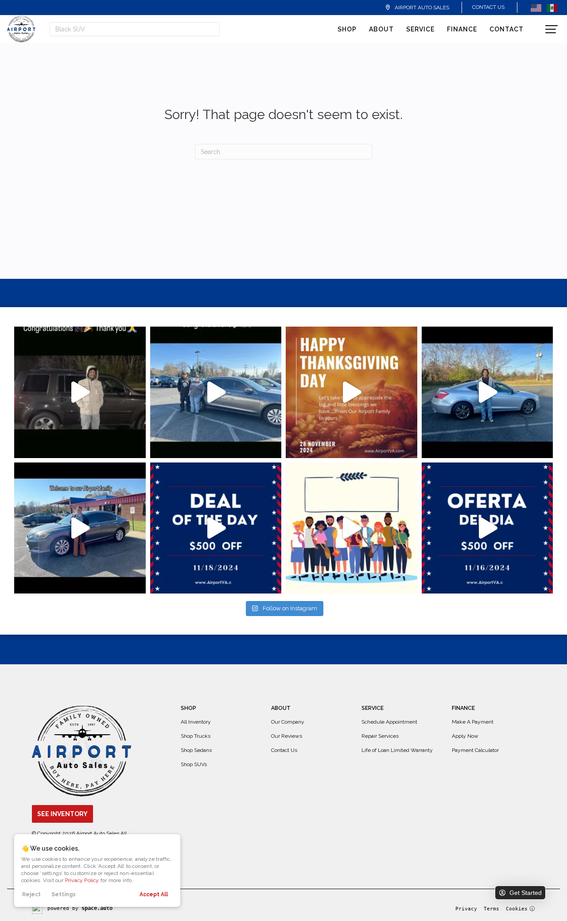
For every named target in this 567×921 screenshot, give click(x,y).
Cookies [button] (517, 909)
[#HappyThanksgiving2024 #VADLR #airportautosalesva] (351, 392)
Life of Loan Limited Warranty (397, 750)
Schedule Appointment (389, 722)
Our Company (287, 722)
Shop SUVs (194, 764)
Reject (31, 894)
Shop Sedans (196, 750)
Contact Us (488, 7)
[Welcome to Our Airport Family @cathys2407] (216, 392)
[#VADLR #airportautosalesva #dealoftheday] (216, 528)
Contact (506, 29)
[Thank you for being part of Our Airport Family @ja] (80, 392)
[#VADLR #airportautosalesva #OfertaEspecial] (487, 528)
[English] (536, 7)
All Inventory (196, 722)
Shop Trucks (195, 736)
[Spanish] (552, 7)
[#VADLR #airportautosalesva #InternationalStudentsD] (351, 528)
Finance (462, 29)
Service (420, 29)
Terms (491, 909)
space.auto (97, 908)
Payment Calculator (475, 750)
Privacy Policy (82, 880)
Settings (63, 894)
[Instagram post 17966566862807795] (80, 528)
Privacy (466, 909)
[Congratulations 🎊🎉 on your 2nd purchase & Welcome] (487, 392)
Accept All (154, 894)
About (381, 29)
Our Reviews (286, 736)
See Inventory (62, 813)
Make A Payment (472, 722)
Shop (347, 29)
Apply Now (465, 736)
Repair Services (380, 736)
